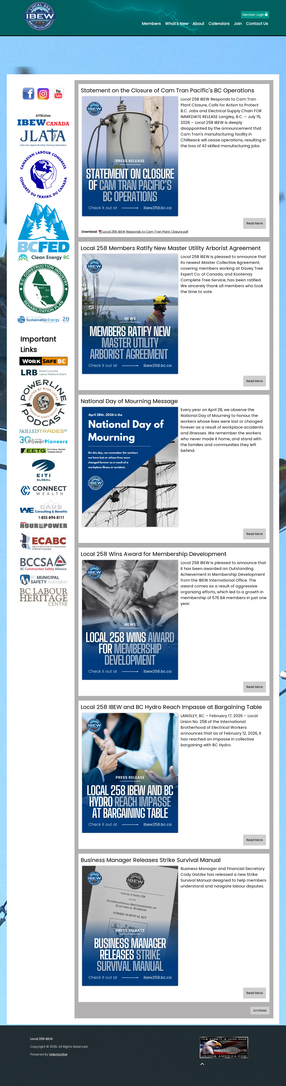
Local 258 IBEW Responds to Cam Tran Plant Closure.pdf (145, 231)
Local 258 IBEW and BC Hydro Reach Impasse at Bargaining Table (171, 707)
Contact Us (257, 23)
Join (238, 23)
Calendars (219, 23)
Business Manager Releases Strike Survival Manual (151, 860)
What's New (176, 23)
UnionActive (58, 1054)
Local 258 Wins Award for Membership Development (153, 554)
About (198, 23)
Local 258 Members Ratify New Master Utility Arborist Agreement (171, 248)
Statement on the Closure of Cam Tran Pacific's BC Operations (167, 90)
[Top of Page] (202, 1063)
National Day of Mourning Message (129, 401)
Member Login (253, 14)
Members (151, 23)
